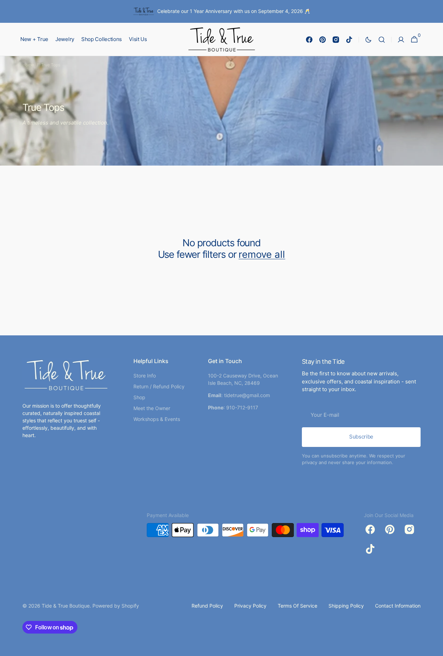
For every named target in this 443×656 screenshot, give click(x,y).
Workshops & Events (156, 419)
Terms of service (297, 606)
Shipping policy (346, 606)
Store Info (144, 376)
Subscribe (361, 436)
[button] (381, 39)
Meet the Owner (151, 408)
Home (28, 64)
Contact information (398, 606)
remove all (261, 254)
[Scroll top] (434, 647)
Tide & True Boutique (66, 606)
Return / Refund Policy (159, 386)
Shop (139, 397)
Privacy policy (250, 606)
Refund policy (207, 606)
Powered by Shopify (115, 606)
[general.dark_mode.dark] (368, 39)
